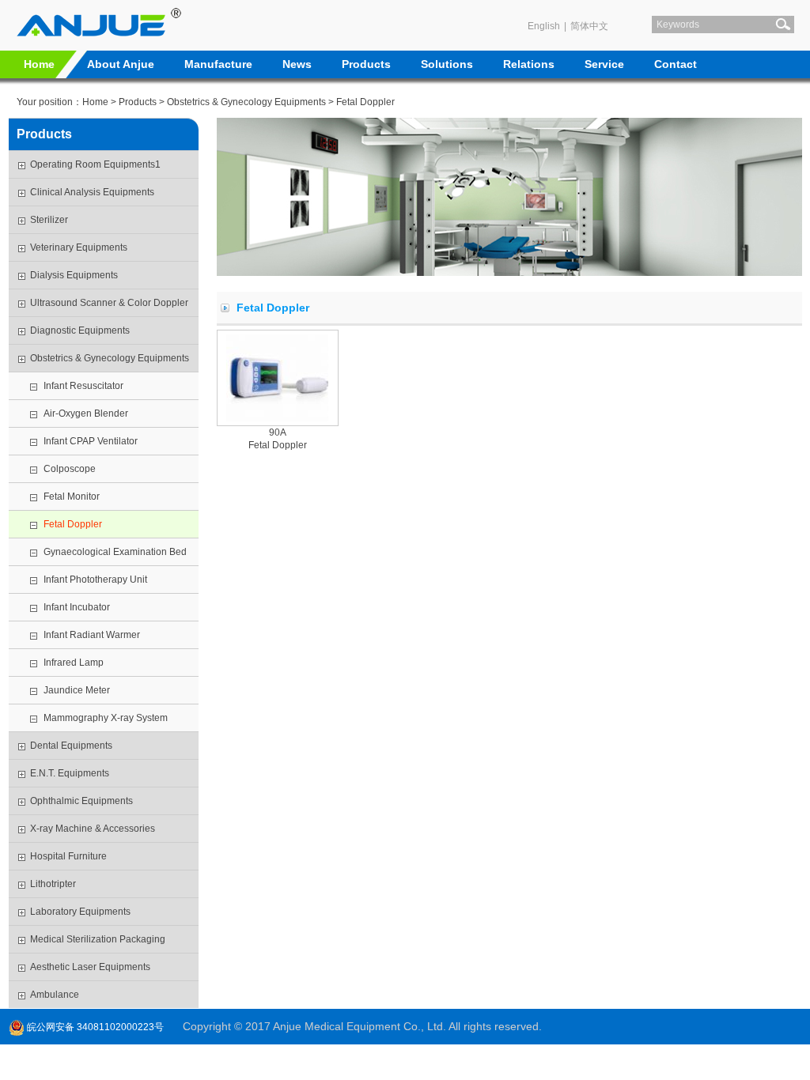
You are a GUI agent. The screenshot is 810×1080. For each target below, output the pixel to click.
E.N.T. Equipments (69, 773)
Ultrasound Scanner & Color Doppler (109, 302)
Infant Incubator (77, 607)
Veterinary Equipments (78, 247)
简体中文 (589, 26)
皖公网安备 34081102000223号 (94, 1027)
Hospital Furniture (68, 856)
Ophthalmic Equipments (81, 800)
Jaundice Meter (77, 690)
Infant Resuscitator (83, 385)
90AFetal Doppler (277, 439)
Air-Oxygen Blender (86, 413)
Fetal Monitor (72, 496)
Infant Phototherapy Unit (95, 579)
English (544, 26)
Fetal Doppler (73, 524)
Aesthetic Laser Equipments (90, 966)
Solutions (447, 64)
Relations (529, 64)
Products (366, 64)
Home (39, 64)
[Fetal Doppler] (278, 378)
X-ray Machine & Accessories (92, 828)
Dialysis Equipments (74, 275)
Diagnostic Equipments (80, 330)
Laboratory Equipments (80, 911)
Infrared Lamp (74, 662)
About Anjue (120, 64)
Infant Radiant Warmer (92, 634)
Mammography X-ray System (106, 717)
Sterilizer (49, 219)
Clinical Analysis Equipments (92, 192)
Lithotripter (53, 883)
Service (604, 64)
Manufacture (218, 64)
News (297, 64)
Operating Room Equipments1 (95, 164)
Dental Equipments (71, 745)
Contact (675, 64)
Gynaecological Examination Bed (115, 551)
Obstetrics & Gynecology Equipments (246, 102)
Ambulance (54, 994)
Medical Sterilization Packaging (97, 939)
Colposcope (70, 468)
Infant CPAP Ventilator (92, 441)
